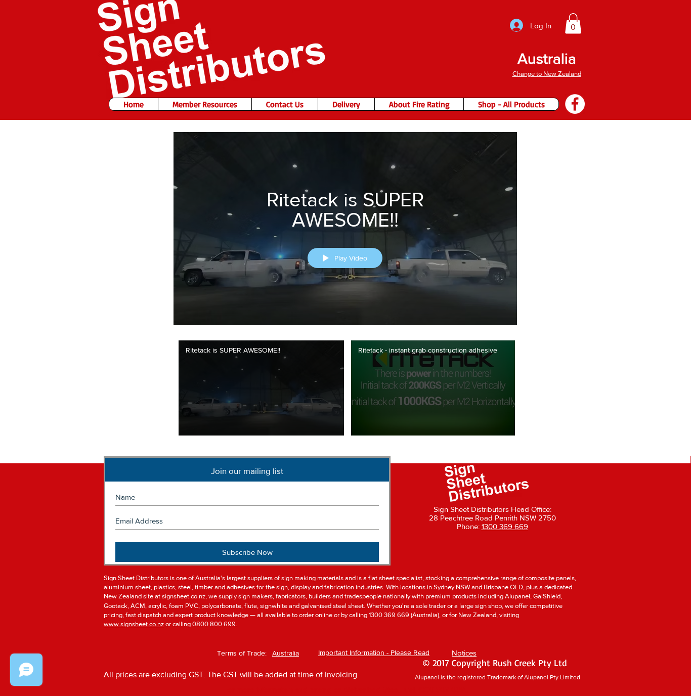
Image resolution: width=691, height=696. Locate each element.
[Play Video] (261, 387)
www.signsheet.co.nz (134, 624)
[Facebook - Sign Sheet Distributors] (575, 104)
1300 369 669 (505, 526)
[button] (573, 23)
